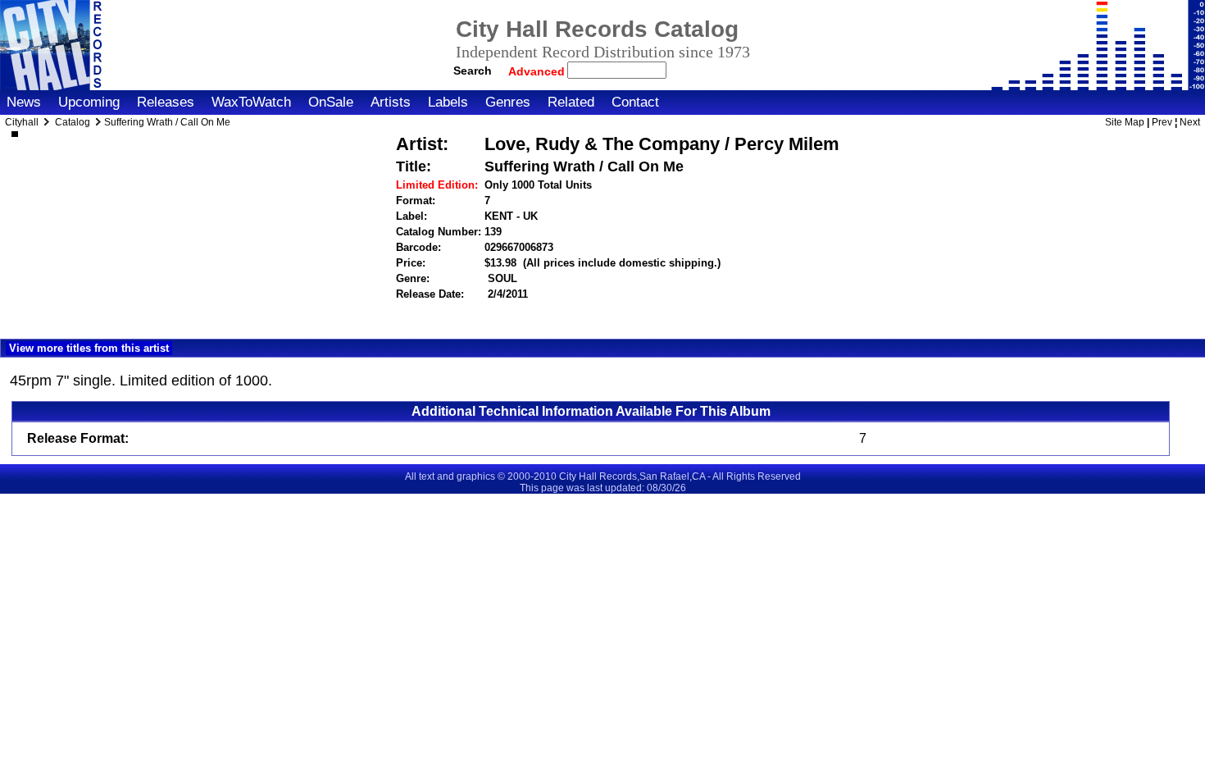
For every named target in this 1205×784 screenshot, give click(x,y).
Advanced (538, 71)
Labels (448, 102)
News (24, 102)
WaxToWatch (251, 102)
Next (1190, 122)
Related (571, 102)
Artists (391, 102)
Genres (507, 102)
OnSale (330, 102)
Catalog (72, 122)
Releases (165, 102)
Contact (635, 102)
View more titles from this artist (89, 348)
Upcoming (89, 102)
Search (472, 70)
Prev (1162, 122)
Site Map (1124, 122)
